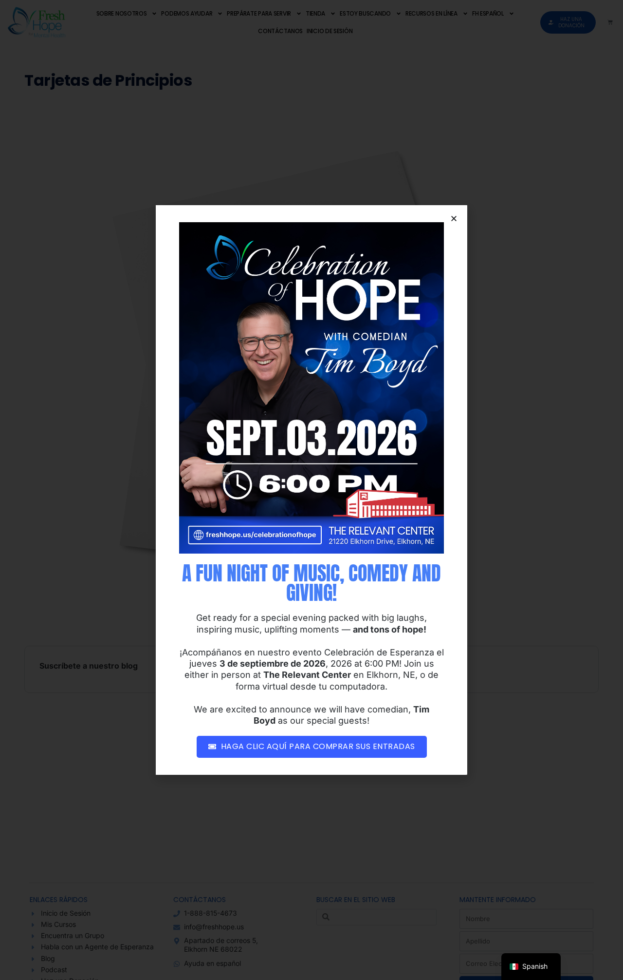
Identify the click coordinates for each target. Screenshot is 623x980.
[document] (311, 490)
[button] (454, 218)
